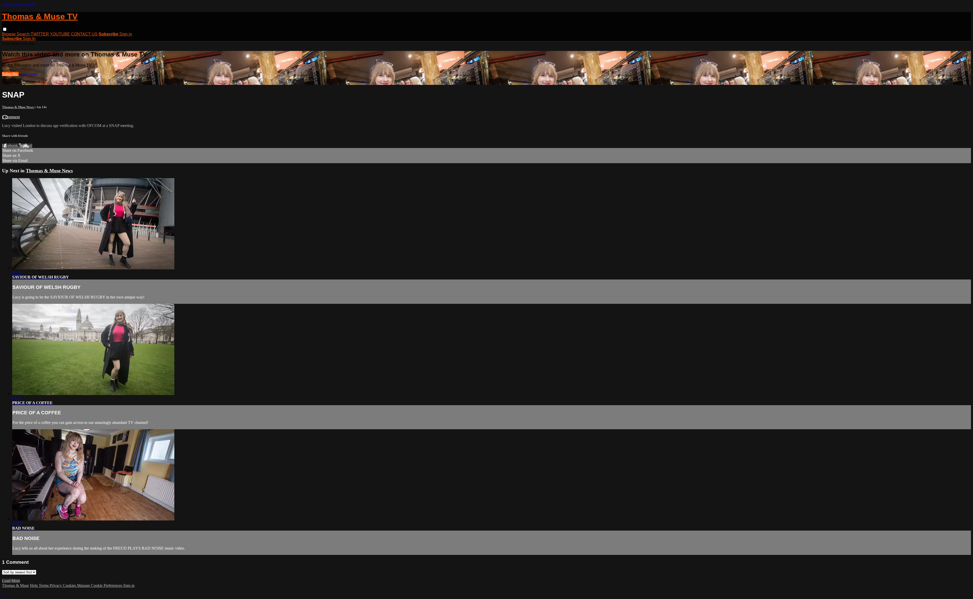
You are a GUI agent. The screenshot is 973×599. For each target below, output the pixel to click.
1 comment (11, 117)
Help (34, 585)
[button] (4, 29)
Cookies (70, 585)
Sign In (29, 38)
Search (24, 34)
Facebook (10, 145)
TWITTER (40, 34)
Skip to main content (18, 4)
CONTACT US (84, 34)
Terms (44, 585)
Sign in (125, 34)
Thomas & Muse (15, 585)
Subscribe (10, 74)
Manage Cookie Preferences (100, 585)
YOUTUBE (60, 34)
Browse (9, 34)
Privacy (56, 585)
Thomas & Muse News (18, 107)
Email (27, 145)
